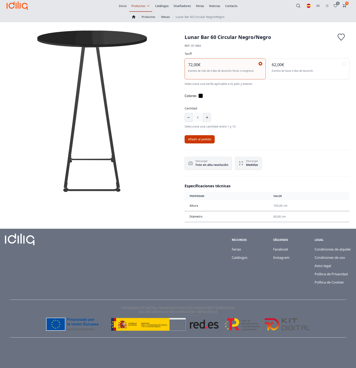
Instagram (281, 257)
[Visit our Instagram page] (344, 356)
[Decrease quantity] (188, 117)
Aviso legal (323, 266)
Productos (148, 17)
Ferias (236, 249)
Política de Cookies (329, 282)
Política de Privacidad (331, 274)
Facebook (280, 249)
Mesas (165, 17)
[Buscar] (298, 6)
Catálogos (239, 257)
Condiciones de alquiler (333, 249)
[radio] (225, 68)
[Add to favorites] (341, 37)
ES (318, 6)
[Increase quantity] (207, 117)
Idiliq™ (25, 356)
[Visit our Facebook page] (335, 356)
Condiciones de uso (330, 257)
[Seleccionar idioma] (308, 6)
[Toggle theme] (327, 6)
